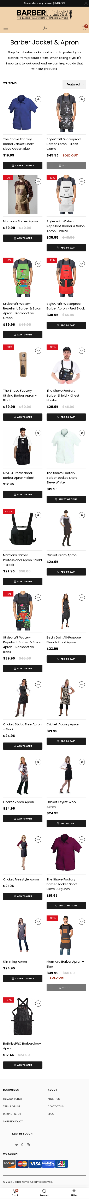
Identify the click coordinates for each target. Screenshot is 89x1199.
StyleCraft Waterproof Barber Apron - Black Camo (64, 144)
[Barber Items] (44, 14)
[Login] (45, 28)
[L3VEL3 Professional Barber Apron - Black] (22, 446)
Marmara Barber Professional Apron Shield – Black (22, 560)
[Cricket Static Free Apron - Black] (22, 697)
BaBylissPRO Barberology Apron (22, 1045)
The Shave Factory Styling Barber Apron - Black (20, 395)
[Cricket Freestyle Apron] (22, 852)
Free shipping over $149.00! (44, 3)
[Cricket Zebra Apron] (22, 775)
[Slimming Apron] (22, 935)
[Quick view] (38, 99)
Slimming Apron (15, 961)
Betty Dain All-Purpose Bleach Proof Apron (64, 639)
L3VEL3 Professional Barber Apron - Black (18, 475)
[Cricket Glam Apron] (66, 528)
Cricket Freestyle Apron (21, 879)
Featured (73, 84)
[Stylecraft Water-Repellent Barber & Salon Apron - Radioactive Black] (22, 610)
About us (54, 1099)
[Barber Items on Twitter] (16, 1145)
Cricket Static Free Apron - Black (22, 726)
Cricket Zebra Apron (18, 802)
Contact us (56, 1106)
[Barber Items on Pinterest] (22, 1145)
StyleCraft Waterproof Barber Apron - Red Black (66, 306)
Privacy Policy (12, 1099)
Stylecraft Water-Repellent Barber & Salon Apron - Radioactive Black (22, 644)
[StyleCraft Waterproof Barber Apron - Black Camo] (66, 112)
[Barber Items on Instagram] (28, 1145)
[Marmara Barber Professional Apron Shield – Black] (22, 528)
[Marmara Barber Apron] (22, 194)
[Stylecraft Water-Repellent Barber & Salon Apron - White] (66, 194)
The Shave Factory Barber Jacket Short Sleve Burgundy (62, 884)
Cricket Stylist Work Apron (61, 804)
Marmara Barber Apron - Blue (65, 963)
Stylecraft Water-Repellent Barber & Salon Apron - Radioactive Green (22, 310)
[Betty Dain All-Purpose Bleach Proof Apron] (66, 610)
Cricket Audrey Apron (63, 724)
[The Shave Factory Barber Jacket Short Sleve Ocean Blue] (22, 112)
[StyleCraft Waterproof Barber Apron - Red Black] (66, 277)
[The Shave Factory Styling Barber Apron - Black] (22, 364)
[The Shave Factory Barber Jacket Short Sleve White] (66, 446)
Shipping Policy (13, 1121)
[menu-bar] (5, 28)
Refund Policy (12, 1114)
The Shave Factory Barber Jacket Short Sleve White (62, 478)
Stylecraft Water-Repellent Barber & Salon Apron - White (66, 226)
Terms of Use (11, 1106)
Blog (51, 1114)
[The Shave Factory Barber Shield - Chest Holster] (66, 364)
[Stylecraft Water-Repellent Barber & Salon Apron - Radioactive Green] (22, 277)
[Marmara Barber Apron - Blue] (66, 935)
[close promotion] (86, 3)
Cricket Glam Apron (62, 555)
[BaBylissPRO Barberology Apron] (22, 1017)
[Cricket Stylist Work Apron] (66, 775)
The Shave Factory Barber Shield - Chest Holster (63, 395)
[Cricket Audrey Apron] (66, 697)
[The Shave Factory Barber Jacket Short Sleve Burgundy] (66, 852)
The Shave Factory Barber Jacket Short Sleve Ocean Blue (18, 144)
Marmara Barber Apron (20, 221)
